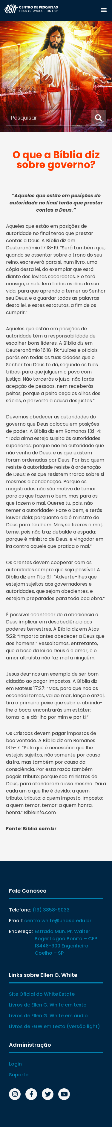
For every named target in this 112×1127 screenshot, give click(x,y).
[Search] (98, 118)
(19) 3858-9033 (51, 909)
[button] (103, 9)
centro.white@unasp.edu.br (57, 920)
